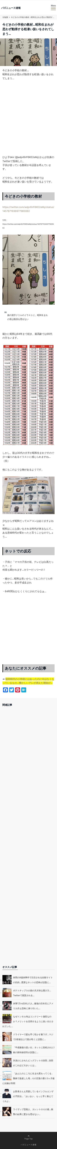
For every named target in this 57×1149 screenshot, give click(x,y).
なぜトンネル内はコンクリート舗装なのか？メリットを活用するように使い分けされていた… (28, 1021)
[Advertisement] (28, 122)
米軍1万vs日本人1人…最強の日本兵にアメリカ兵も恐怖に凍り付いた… (33, 1006)
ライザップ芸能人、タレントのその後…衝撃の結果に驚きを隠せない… (33, 1111)
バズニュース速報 (11, 8)
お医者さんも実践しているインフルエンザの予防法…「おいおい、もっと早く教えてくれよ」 (28, 1096)
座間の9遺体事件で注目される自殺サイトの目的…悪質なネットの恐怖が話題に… (33, 980)
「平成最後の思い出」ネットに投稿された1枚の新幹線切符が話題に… (34, 1050)
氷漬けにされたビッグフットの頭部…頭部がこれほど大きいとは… (33, 1063)
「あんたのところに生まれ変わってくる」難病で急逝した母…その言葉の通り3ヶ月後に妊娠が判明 (28, 1078)
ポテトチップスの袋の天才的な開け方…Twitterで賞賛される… (32, 993)
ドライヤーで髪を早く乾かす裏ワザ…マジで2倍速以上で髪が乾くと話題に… (33, 1037)
